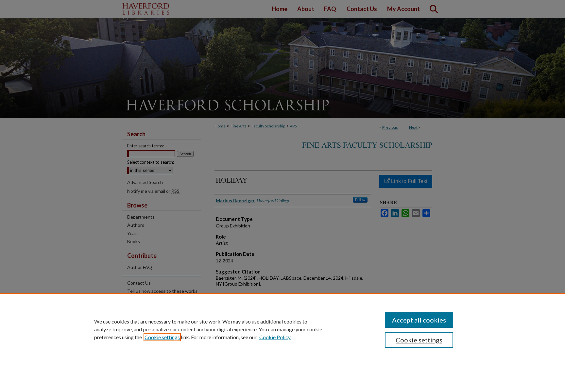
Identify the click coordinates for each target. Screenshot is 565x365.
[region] (282, 329)
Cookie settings (162, 337)
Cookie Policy (275, 337)
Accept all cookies (419, 320)
